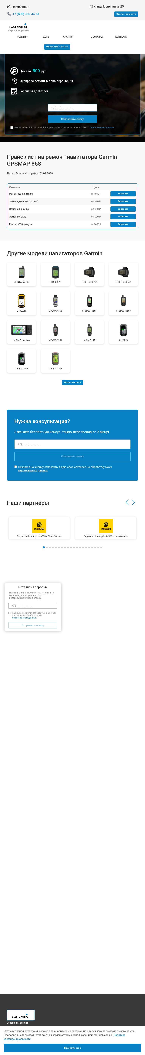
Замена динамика (19, 209)
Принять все (72, 1047)
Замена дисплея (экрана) (23, 201)
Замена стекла (17, 216)
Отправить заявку (72, 119)
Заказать (123, 193)
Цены (46, 37)
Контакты (121, 37)
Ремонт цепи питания (21, 193)
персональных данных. (102, 127)
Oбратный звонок (57, 47)
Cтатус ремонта (126, 14)
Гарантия (67, 37)
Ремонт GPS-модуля (20, 224)
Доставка (97, 37)
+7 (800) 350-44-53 (25, 14)
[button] (127, 502)
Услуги (21, 37)
